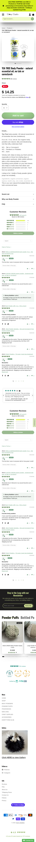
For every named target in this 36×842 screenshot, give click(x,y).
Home (3, 28)
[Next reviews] (33, 395)
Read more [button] (5, 372)
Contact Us (5, 795)
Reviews (4, 784)
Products (9, 28)
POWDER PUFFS (7, 706)
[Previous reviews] (3, 395)
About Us (4, 789)
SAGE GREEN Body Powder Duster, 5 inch (12, 637)
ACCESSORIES (6, 717)
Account (30, 15)
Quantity (4, 104)
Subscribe (28, 605)
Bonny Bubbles (20, 822)
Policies (4, 798)
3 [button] (18, 381)
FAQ (3, 787)
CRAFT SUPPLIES (7, 714)
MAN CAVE (5, 711)
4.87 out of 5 (22, 215)
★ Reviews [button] (34, 422)
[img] (6, 256)
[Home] (13, 14)
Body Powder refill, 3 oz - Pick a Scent (15, 306)
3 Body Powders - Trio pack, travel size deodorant (19, 354)
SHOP (4, 700)
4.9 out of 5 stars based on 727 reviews (18, 836)
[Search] (32, 18)
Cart (33, 15)
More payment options (18, 126)
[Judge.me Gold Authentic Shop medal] (9, 673)
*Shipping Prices (7, 792)
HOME (4, 698)
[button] (6, 79)
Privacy (4, 800)
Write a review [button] (18, 233)
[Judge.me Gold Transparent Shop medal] (18, 673)
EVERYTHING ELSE (8, 720)
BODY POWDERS (7, 703)
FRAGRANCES (6, 709)
